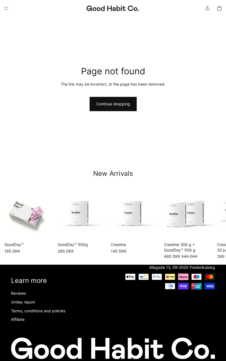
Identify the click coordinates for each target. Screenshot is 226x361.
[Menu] (6, 8)
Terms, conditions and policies (38, 310)
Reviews (18, 293)
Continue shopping (113, 104)
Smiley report (23, 302)
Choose (49, 231)
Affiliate (18, 319)
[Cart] (219, 8)
